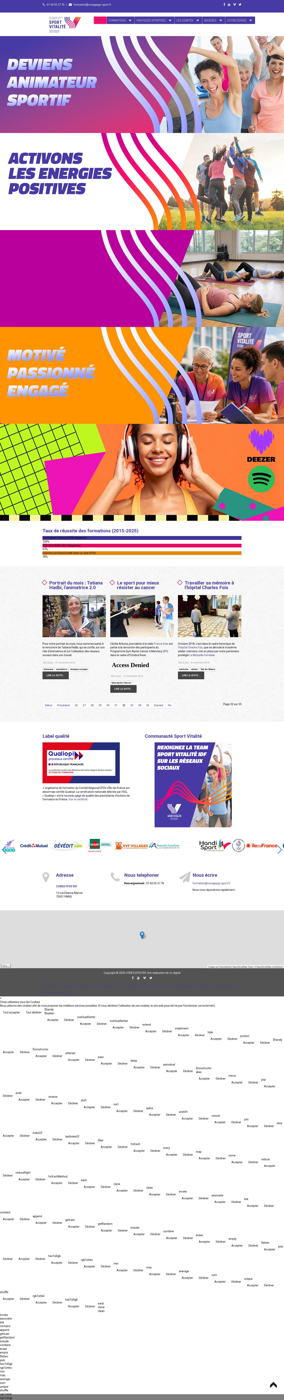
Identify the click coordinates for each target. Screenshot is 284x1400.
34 (139, 705)
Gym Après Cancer (121, 683)
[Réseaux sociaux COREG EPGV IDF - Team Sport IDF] (193, 784)
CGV (118, 985)
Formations (117, 20)
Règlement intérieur (225, 985)
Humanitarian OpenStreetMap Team (236, 966)
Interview (48, 669)
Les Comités (185, 20)
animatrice (61, 669)
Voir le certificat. (78, 799)
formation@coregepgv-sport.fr (92, 4)
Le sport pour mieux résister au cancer (138, 585)
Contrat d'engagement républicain (191, 985)
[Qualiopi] (81, 762)
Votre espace (236, 20)
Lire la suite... (55, 675)
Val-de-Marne (208, 669)
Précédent (63, 705)
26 (76, 705)
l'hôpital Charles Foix (190, 647)
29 (100, 705)
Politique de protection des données (146, 985)
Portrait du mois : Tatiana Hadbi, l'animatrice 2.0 (76, 585)
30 (108, 705)
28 (92, 705)
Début (48, 705)
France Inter (161, 643)
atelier (194, 669)
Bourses (210, 20)
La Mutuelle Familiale (202, 655)
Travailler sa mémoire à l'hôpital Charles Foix (209, 585)
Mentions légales (102, 985)
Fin (170, 705)
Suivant (158, 705)
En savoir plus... (66, 60)
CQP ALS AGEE (50, 985)
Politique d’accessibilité (55, 992)
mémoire (183, 669)
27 (84, 705)
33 (131, 705)
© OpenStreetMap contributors (268, 966)
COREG (100, 20)
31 (115, 705)
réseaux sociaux (79, 669)
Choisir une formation (75, 985)
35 (147, 705)
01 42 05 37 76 (56, 4)
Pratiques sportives (151, 20)
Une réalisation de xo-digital (163, 972)
